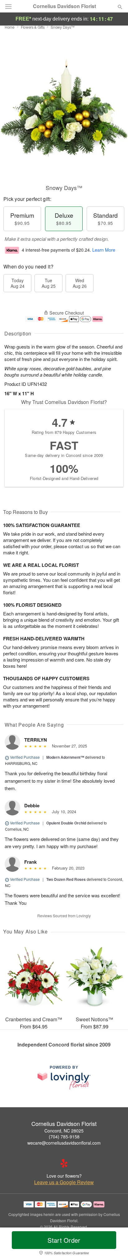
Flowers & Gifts (33, 27)
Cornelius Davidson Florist (64, 6)
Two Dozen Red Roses (66, 879)
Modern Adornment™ (65, 757)
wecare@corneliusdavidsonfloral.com (64, 1143)
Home (10, 27)
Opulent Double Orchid (66, 823)
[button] (115, 1244)
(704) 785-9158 (64, 1136)
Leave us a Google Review (64, 1182)
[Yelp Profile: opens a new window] (64, 1163)
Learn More (103, 250)
